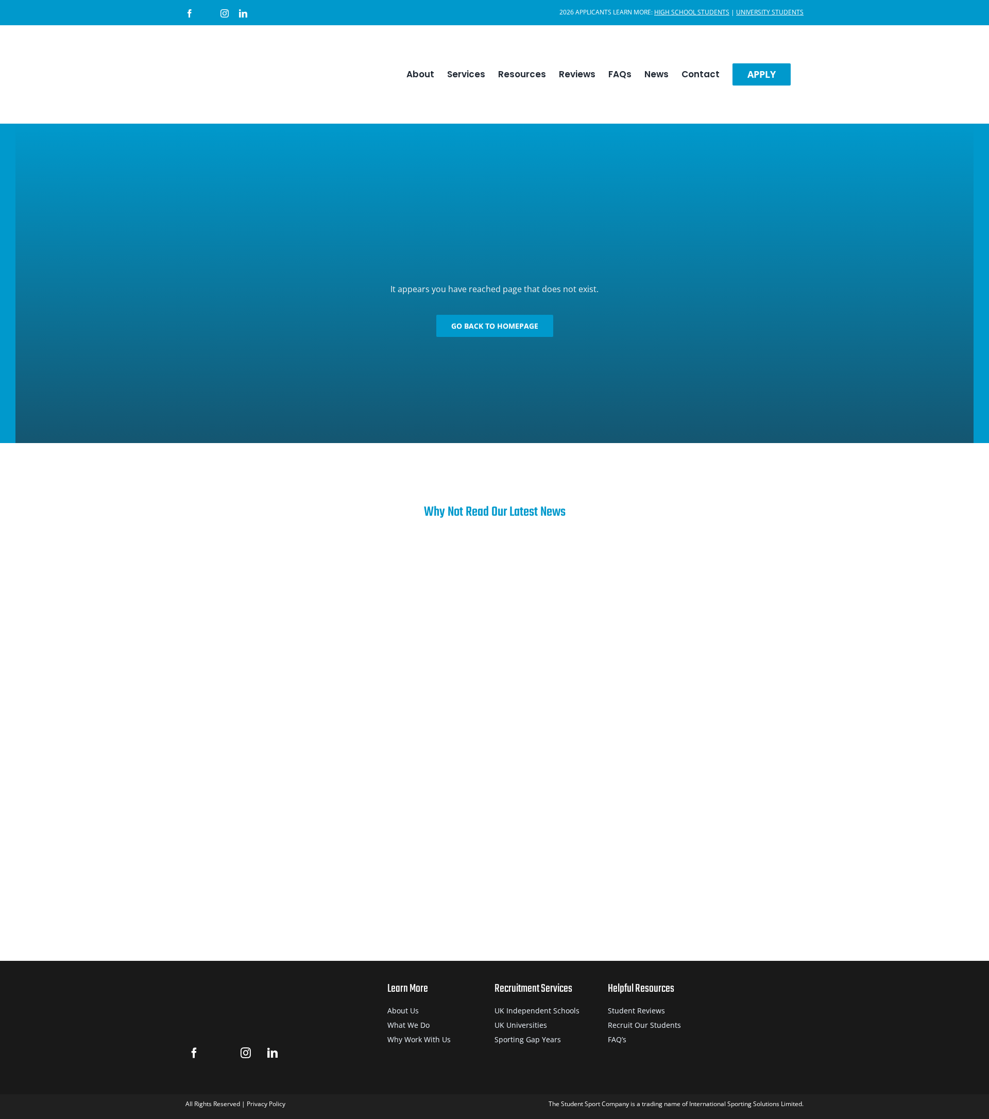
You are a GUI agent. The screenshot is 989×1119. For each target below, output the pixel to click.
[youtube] (298, 1053)
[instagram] (245, 1053)
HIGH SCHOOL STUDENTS (691, 12)
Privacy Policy (266, 1103)
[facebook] (193, 1053)
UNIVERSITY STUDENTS (770, 12)
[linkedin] (272, 1053)
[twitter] (219, 1053)
